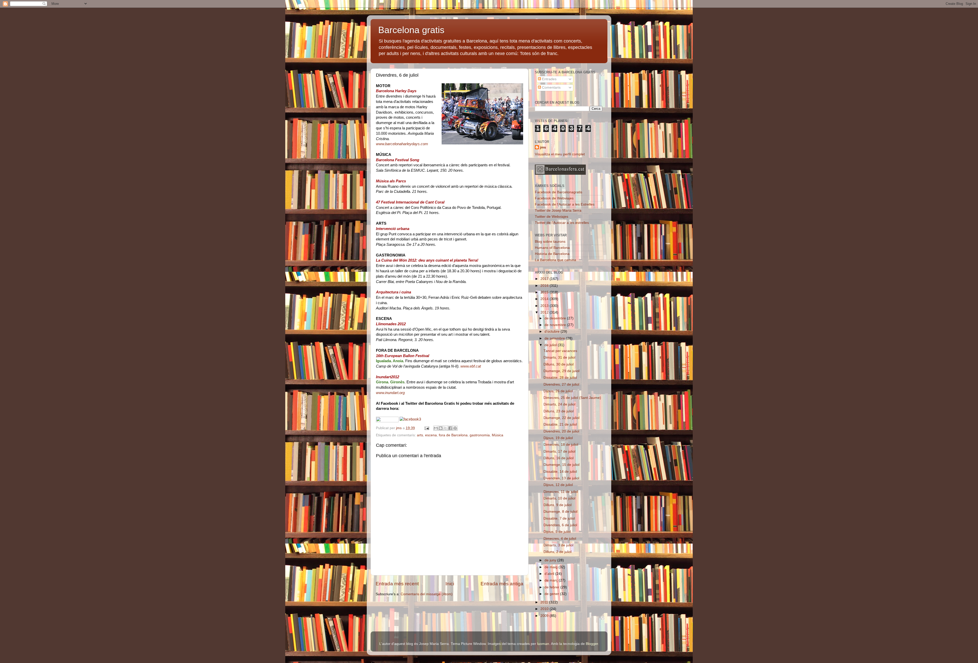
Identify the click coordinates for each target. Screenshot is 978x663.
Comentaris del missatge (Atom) (427, 594)
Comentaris (551, 87)
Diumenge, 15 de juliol (561, 465)
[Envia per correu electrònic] (435, 428)
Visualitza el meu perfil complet (560, 154)
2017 (545, 279)
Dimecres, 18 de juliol (561, 444)
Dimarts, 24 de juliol (559, 404)
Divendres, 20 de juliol (561, 431)
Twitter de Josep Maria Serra (558, 210)
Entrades (548, 79)
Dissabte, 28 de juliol (560, 378)
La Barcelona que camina (555, 260)
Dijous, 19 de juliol (558, 438)
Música (497, 435)
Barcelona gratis (411, 30)
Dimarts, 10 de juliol (559, 498)
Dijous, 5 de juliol (557, 532)
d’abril (550, 574)
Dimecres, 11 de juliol (561, 492)
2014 (545, 299)
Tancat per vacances (560, 351)
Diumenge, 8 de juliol (560, 511)
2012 (545, 312)
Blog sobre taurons (550, 241)
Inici (449, 583)
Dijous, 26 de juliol (558, 391)
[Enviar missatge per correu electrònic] (426, 428)
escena (431, 435)
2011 (544, 602)
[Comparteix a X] (445, 428)
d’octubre (553, 331)
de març (552, 580)
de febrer (552, 587)
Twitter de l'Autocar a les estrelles (562, 223)
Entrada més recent (397, 583)
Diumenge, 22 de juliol (561, 418)
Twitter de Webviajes (551, 217)
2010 (545, 609)
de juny (551, 560)
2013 (545, 306)
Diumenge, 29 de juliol (561, 371)
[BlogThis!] (440, 428)
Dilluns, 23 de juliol (559, 411)
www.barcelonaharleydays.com (402, 144)
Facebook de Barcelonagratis (558, 192)
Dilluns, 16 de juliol (559, 458)
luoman (543, 644)
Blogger (592, 644)
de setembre (555, 338)
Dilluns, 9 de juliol (558, 505)
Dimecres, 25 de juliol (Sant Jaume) (572, 398)
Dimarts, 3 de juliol (558, 545)
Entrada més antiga (502, 583)
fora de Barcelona (453, 435)
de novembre (556, 325)
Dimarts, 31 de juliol (559, 357)
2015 (545, 292)
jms (543, 147)
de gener (552, 594)
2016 (545, 286)
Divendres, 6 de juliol (560, 525)
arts (420, 435)
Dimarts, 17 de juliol (559, 451)
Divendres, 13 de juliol (561, 478)
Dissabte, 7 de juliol (559, 518)
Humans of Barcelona (552, 248)
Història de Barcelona (552, 254)
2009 (545, 616)
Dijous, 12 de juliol (558, 485)
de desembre (556, 318)
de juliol (551, 345)
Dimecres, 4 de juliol (560, 538)
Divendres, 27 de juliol (561, 384)
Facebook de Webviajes (554, 198)
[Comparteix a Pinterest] (455, 428)
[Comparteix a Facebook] (450, 428)
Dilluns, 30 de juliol (559, 364)
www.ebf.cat (470, 366)
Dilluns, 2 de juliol (558, 552)
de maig (552, 567)
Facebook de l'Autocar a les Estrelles (564, 204)
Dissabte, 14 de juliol (560, 471)
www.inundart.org (390, 393)
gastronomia (480, 435)
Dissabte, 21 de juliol (560, 424)
